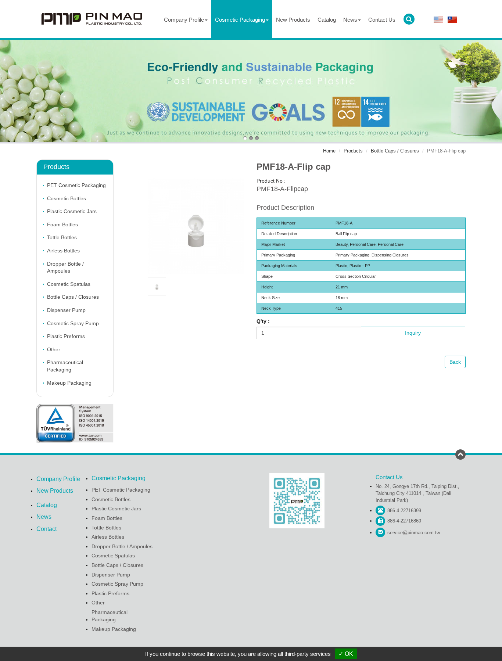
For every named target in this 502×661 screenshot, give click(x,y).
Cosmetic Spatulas (68, 284)
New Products (293, 20)
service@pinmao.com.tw (413, 532)
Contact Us (381, 20)
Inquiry (413, 333)
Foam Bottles (62, 224)
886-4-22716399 (404, 510)
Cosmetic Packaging (119, 478)
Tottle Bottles (62, 237)
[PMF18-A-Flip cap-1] (157, 286)
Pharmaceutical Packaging (65, 366)
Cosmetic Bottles (66, 198)
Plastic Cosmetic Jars (72, 211)
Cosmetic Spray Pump (73, 323)
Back (455, 362)
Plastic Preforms (66, 336)
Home (329, 151)
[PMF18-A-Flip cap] (196, 226)
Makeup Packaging (69, 383)
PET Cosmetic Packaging (76, 185)
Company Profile (58, 479)
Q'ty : (263, 321)
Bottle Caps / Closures (395, 151)
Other (53, 349)
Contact (46, 529)
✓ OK (345, 654)
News (43, 517)
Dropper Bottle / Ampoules (65, 267)
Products (353, 151)
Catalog (327, 20)
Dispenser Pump (66, 310)
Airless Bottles (63, 251)
